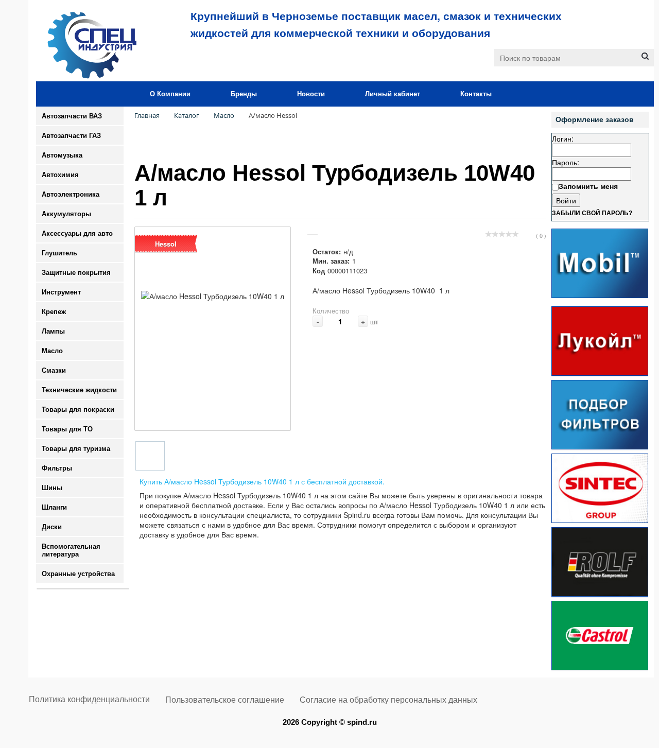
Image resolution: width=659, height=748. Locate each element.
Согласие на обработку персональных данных (388, 699)
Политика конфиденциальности (89, 699)
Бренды (244, 94)
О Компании (170, 94)
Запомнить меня (588, 186)
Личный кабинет (392, 94)
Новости (311, 94)
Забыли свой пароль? (592, 213)
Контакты (476, 94)
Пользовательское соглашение (224, 699)
